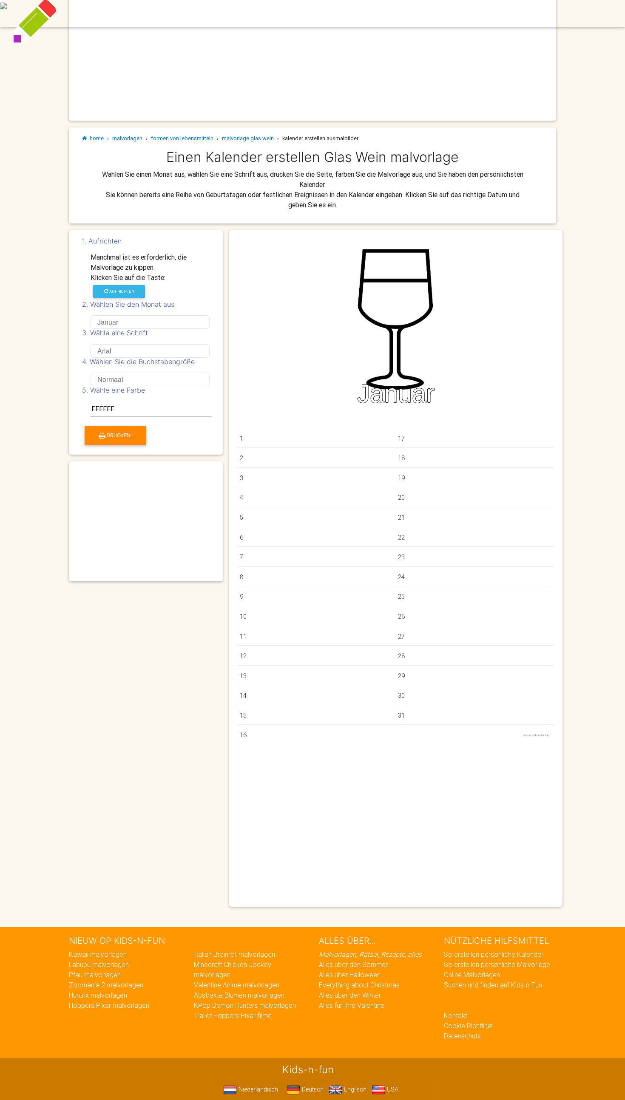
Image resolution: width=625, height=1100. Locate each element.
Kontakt (455, 1015)
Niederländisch (257, 1089)
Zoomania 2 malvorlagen (106, 985)
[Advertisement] (146, 521)
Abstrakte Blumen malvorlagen (239, 995)
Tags (467, 13)
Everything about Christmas (359, 985)
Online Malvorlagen (472, 974)
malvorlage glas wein (248, 138)
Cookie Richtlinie (468, 1025)
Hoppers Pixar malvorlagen (109, 1005)
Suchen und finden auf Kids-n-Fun (493, 985)
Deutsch (312, 1089)
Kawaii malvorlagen (98, 954)
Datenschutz (462, 1036)
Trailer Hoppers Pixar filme (233, 1015)
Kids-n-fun (126, 12)
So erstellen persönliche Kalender (493, 954)
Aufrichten (121, 291)
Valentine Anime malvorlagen (236, 985)
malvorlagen (127, 138)
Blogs (241, 13)
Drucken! (118, 435)
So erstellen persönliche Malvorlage (497, 964)
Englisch (354, 1089)
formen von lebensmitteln (182, 138)
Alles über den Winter (350, 995)
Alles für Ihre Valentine (351, 1005)
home (95, 138)
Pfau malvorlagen (95, 974)
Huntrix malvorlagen (98, 995)
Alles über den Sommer (353, 964)
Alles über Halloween (350, 974)
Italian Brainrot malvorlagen (234, 954)
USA (391, 1089)
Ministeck (375, 13)
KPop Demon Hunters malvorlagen (245, 1005)
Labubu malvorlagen (99, 964)
